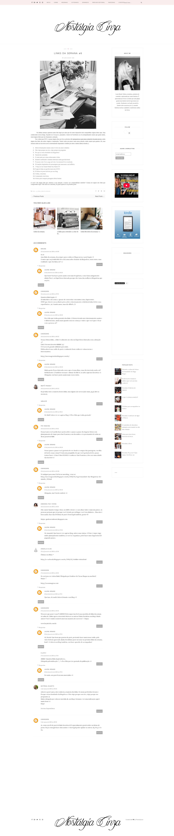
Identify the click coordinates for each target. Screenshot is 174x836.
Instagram (56, 135)
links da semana (45, 191)
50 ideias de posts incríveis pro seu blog (46, 171)
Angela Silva (46, 549)
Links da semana (39, 232)
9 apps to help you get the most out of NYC (47, 169)
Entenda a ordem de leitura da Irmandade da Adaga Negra (130, 372)
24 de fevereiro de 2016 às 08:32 (50, 388)
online (116, 472)
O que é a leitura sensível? (130, 397)
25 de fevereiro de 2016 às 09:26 (53, 272)
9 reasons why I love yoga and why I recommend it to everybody (53, 162)
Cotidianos (75, 2)
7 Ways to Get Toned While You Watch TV (47, 166)
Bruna (43, 249)
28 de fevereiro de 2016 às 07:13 (53, 672)
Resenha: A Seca (127, 443)
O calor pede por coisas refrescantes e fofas (47, 157)
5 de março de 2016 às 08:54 (49, 722)
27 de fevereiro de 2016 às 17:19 (49, 655)
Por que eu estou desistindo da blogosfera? (47, 152)
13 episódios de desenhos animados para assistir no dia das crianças (131, 427)
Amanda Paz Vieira (48, 504)
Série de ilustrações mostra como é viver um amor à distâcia (52, 148)
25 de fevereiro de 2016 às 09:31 (53, 412)
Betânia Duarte (47, 686)
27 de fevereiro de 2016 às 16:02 (50, 573)
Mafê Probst (46, 386)
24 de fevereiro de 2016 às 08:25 (50, 336)
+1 (68, 49)
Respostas (42, 266)
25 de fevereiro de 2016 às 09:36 (53, 490)
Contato (121, 2)
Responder (99, 264)
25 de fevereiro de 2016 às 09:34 (53, 447)
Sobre (56, 2)
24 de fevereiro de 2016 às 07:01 (50, 294)
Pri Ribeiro (45, 426)
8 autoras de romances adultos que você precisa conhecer (129, 381)
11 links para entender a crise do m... (67, 233)
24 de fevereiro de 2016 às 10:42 (50, 428)
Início (48, 2)
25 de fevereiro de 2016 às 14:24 (50, 506)
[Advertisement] (127, 324)
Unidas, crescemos (40, 174)
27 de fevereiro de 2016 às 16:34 (50, 611)
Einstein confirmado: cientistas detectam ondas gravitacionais (52, 159)
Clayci (43, 653)
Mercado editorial (98, 2)
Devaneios (85, 2)
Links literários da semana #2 (90, 232)
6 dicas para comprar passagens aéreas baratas (48, 178)
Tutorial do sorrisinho (41, 155)
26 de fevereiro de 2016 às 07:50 (53, 530)
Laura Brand (67, 57)
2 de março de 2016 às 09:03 (49, 689)
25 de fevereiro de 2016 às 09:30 (53, 367)
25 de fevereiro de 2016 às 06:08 (50, 471)
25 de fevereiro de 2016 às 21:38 (50, 551)
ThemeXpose (139, 819)
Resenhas (65, 2)
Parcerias (111, 2)
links (38, 191)
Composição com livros (42, 176)
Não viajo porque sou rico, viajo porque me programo (50, 150)
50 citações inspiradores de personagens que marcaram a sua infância (54, 164)
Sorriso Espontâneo (48, 708)
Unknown (45, 291)
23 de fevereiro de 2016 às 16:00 (50, 251)
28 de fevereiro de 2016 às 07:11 (53, 594)
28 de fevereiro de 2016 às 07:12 (53, 634)
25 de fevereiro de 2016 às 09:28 (53, 315)
